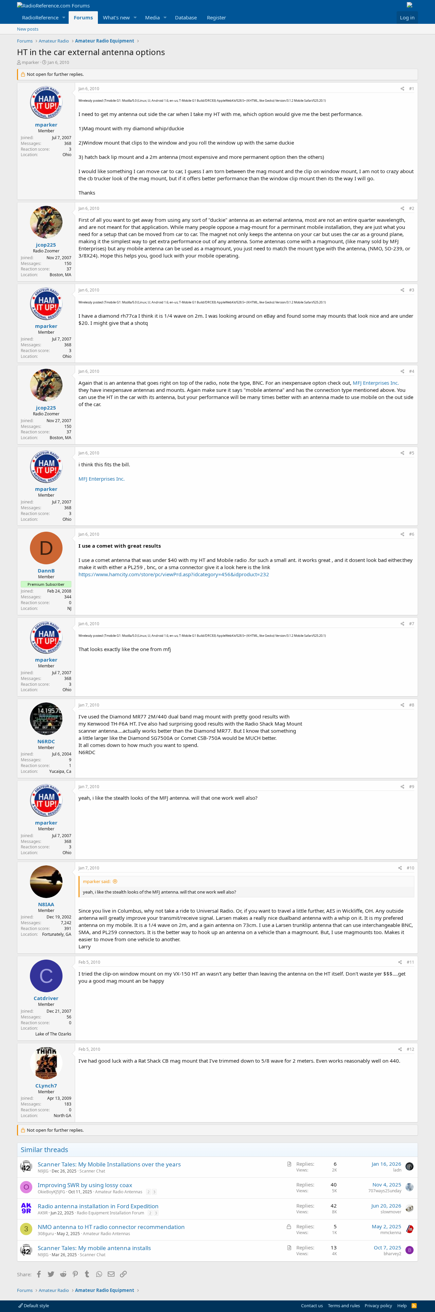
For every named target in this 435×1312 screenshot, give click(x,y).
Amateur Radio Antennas (118, 1192)
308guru (46, 1233)
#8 (411, 705)
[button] (64, 17)
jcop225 (46, 244)
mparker (30, 62)
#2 (411, 208)
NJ (69, 608)
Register (216, 17)
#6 (411, 534)
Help (402, 1305)
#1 (411, 89)
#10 (410, 868)
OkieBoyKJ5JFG (51, 1192)
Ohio (67, 154)
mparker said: (96, 881)
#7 (411, 624)
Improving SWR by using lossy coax (85, 1185)
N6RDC (46, 741)
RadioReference (40, 17)
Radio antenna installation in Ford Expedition (98, 1206)
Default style (36, 1305)
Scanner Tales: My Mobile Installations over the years (109, 1164)
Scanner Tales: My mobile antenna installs (94, 1248)
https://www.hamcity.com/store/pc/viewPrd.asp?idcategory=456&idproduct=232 (174, 574)
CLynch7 (46, 1085)
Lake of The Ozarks (53, 1034)
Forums (83, 17)
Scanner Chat (92, 1171)
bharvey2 (392, 1254)
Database (186, 17)
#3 (411, 290)
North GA (62, 1115)
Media (152, 17)
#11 (410, 962)
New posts (27, 29)
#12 (410, 1049)
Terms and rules (344, 1305)
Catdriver (46, 998)
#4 (411, 371)
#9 (411, 787)
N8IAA (46, 904)
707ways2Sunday (384, 1191)
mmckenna (390, 1232)
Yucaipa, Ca (60, 771)
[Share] (402, 89)
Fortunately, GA (56, 934)
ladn (397, 1170)
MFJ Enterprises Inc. (376, 382)
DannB (46, 570)
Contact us (312, 1305)
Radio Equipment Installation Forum (110, 1213)
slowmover (391, 1212)
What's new (116, 17)
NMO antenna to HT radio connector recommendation (111, 1227)
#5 (411, 453)
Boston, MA (60, 275)
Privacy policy (378, 1305)
